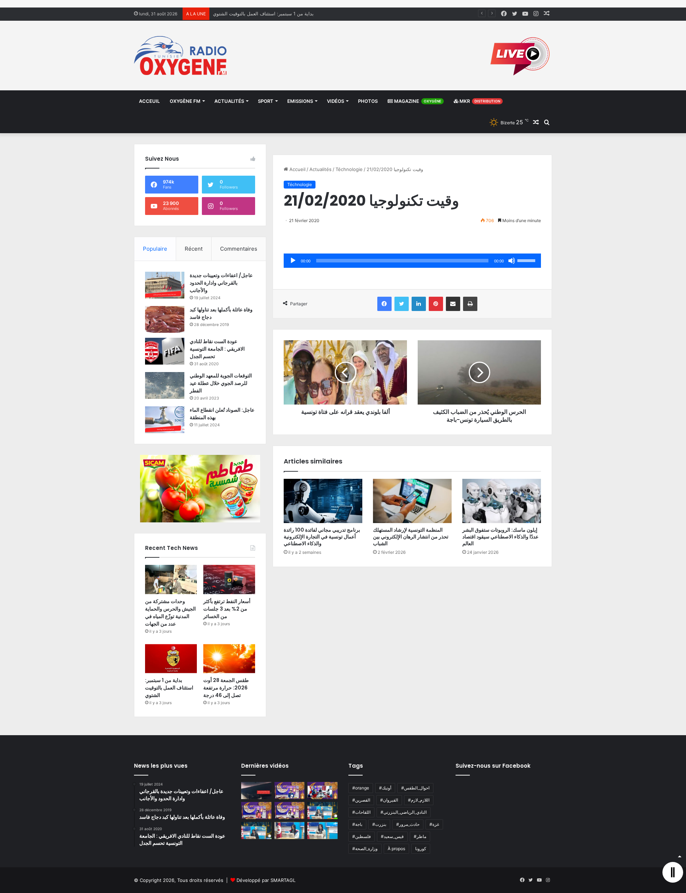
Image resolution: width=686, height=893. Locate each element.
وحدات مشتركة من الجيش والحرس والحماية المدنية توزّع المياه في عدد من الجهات (170, 612)
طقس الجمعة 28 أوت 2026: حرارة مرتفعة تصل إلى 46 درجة (274, 13)
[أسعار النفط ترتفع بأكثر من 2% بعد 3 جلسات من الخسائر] (229, 579)
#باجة (357, 824)
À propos (396, 848)
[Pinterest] (436, 304)
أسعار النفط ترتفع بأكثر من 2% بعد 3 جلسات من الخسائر (226, 609)
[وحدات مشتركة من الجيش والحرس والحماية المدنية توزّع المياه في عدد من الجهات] (171, 579)
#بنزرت (379, 824)
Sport (265, 101)
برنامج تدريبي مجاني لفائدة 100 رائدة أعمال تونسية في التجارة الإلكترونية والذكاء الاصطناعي (322, 536)
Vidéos (335, 101)
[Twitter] (401, 304)
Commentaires (238, 248)
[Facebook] (384, 304)
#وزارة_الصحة (365, 848)
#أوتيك (385, 788)
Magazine (417, 101)
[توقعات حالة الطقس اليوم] (256, 810)
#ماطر (420, 836)
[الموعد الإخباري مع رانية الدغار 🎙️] (289, 790)
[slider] (527, 260)
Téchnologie (349, 169)
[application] (412, 261)
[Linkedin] (419, 304)
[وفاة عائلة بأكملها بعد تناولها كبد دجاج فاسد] (164, 319)
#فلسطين (361, 836)
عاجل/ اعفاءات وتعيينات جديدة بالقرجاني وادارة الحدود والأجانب (221, 283)
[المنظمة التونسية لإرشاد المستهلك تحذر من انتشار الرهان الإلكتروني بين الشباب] (412, 501)
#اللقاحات (361, 812)
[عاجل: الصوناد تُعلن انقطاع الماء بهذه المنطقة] (164, 419)
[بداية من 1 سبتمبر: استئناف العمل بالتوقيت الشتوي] (171, 658)
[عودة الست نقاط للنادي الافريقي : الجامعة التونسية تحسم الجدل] (164, 351)
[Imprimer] (470, 304)
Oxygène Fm (185, 101)
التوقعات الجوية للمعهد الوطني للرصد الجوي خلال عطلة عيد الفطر (221, 383)
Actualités (229, 101)
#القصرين (361, 800)
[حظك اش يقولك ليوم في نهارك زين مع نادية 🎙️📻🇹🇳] (256, 830)
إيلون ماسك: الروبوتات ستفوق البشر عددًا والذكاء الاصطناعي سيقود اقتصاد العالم (500, 536)
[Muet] (511, 260)
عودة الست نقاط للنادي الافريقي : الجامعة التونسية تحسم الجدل (217, 349)
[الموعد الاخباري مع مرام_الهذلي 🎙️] (289, 810)
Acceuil (149, 101)
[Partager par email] (453, 304)
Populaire (155, 248)
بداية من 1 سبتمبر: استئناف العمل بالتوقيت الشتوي (169, 688)
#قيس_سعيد (392, 836)
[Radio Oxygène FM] (181, 55)
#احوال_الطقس (415, 788)
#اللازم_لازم (418, 800)
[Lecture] (293, 260)
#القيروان (389, 800)
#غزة (434, 824)
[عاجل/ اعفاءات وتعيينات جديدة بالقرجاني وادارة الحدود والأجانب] (164, 285)
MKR (479, 101)
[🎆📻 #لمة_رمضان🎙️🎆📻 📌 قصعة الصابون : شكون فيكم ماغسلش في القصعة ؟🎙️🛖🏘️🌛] (322, 790)
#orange (360, 788)
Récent (194, 248)
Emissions (300, 101)
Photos (368, 101)
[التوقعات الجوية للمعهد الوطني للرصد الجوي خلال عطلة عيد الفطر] (164, 385)
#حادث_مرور (407, 824)
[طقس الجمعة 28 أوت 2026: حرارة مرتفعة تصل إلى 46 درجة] (229, 658)
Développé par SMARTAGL (266, 880)
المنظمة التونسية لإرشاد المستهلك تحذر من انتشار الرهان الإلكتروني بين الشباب (410, 536)
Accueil (296, 169)
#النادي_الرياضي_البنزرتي (404, 812)
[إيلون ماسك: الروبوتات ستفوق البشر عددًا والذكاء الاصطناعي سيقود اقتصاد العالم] (501, 501)
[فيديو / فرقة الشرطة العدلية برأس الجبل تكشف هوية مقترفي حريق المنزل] (256, 790)
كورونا (420, 848)
